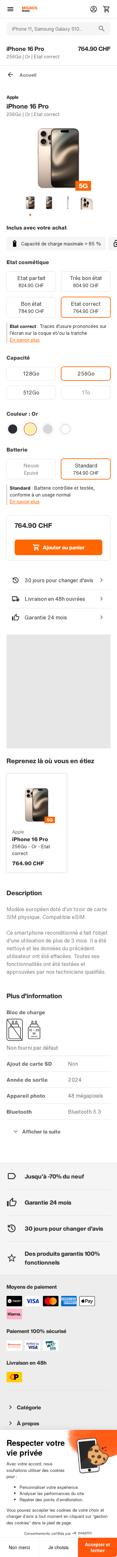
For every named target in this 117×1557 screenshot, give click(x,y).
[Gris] (48, 429)
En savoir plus (25, 339)
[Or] (30, 429)
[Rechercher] (101, 28)
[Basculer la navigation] (10, 9)
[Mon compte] (94, 9)
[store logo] (30, 9)
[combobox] (50, 28)
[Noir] (12, 429)
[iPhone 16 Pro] (36, 805)
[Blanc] (65, 429)
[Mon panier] (106, 9)
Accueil (28, 74)
